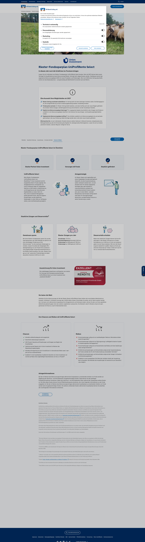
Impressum (58, 19)
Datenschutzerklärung (46, 19)
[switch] (103, 30)
